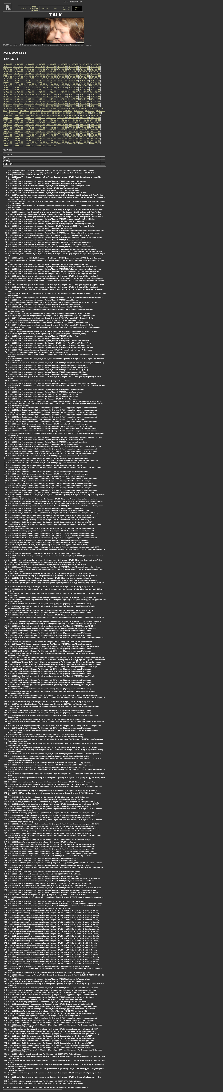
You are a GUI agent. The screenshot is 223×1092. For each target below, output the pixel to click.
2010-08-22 (30, 113)
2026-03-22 (62, 64)
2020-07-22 (18, 83)
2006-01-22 (40, 127)
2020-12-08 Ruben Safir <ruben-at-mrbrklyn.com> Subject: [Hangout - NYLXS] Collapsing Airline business (46, 240)
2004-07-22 (40, 131)
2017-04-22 (51, 92)
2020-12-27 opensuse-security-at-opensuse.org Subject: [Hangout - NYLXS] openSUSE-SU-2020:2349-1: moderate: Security (53, 924)
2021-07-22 (84, 78)
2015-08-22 (73, 97)
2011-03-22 (57, 111)
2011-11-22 (73, 108)
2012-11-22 (40, 106)
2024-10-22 (51, 69)
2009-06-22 (84, 115)
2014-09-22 (95, 99)
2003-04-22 (7, 136)
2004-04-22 (73, 131)
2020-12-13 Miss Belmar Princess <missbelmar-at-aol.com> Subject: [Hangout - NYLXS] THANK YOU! (45, 307)
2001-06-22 (51, 141)
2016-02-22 (7, 97)
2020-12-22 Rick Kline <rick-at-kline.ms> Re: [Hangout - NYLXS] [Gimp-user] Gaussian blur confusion (45, 562)
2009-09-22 (51, 115)
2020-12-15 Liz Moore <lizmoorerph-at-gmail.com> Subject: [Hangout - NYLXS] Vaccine (39, 381)
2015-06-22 (95, 97)
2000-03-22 (18, 145)
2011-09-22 (94, 108)
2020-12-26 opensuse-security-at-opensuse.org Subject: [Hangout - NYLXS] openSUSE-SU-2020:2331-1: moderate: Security (53, 959)
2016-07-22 (51, 94)
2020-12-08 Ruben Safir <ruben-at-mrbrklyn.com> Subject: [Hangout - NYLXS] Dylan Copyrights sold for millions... (49, 242)
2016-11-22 (7, 94)
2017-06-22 (29, 92)
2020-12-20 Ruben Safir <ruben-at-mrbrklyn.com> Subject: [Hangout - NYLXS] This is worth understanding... (47, 442)
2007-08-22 (29, 122)
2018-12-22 (29, 87)
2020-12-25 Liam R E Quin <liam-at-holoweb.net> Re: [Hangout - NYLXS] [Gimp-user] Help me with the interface (48, 784)
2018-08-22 (73, 87)
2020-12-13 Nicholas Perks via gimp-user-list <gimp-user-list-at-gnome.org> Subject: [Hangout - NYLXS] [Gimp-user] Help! (52, 597)
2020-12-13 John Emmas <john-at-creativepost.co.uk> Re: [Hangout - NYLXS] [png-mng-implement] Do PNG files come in (52, 302)
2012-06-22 (95, 106)
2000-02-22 (29, 145)
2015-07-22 (84, 97)
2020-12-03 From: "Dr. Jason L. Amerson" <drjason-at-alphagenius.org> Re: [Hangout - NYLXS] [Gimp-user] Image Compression (55, 662)
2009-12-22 (18, 115)
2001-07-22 (40, 141)
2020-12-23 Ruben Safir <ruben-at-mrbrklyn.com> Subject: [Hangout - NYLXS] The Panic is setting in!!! (45, 508)
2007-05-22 (62, 122)
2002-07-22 (7, 138)
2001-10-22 (7, 141)
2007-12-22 (84, 120)
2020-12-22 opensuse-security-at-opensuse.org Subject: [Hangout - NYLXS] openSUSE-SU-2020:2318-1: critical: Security (52, 950)
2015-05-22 (7, 99)
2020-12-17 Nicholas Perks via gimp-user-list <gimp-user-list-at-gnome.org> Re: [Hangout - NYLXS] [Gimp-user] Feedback (52, 580)
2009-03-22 (18, 117)
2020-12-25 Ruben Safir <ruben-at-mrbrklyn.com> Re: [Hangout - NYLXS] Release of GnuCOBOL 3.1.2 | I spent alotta (50, 765)
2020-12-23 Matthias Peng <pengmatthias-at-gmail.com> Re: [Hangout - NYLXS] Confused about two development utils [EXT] (53, 517)
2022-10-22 (18, 76)
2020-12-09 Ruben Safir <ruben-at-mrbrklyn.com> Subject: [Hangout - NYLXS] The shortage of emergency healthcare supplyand (55, 251)
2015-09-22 (62, 97)
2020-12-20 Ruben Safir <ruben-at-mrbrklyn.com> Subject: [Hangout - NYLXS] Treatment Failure (43, 444)
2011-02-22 (67, 111)
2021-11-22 (40, 78)
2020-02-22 (73, 83)
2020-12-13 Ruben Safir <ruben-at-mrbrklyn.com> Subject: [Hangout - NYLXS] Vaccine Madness (43, 300)
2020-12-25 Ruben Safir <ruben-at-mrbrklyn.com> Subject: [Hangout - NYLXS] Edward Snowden (43, 858)
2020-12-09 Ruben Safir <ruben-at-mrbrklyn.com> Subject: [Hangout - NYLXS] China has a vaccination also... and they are (52, 249)
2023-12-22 (62, 71)
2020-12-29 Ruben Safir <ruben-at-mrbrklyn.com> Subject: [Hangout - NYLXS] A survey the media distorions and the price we (54, 879)
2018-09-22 (62, 87)
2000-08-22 (62, 143)
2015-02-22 (40, 99)
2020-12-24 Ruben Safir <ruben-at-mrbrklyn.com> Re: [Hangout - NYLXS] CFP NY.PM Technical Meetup (45, 1083)
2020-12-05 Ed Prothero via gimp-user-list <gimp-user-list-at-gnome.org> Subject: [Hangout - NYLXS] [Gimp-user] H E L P (52, 624)
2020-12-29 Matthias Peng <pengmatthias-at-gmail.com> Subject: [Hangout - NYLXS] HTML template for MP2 (47, 1002)
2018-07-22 (84, 87)
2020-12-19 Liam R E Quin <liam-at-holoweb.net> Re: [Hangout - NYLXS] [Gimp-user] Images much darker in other (49, 573)
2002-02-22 (62, 138)
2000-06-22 (84, 143)
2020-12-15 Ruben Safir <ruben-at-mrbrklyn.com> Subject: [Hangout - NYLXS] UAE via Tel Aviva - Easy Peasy (48, 370)
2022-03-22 (95, 76)
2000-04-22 (7, 145)
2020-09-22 (95, 80)
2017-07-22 (18, 92)
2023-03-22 (62, 73)
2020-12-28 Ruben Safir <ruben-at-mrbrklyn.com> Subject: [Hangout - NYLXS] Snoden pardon (42, 860)
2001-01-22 (7, 143)
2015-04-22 (18, 99)
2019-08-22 (40, 85)
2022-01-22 (18, 78)
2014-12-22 (62, 99)
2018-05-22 (7, 90)
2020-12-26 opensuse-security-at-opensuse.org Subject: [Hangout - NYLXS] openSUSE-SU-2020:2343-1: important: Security (53, 934)
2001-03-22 (84, 141)
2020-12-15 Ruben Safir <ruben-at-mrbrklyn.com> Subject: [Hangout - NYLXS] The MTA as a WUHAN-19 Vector (48, 341)
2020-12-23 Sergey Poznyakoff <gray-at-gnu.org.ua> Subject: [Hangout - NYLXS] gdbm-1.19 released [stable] (47, 545)
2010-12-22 (89, 111)
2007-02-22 (95, 122)
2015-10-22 (51, 97)
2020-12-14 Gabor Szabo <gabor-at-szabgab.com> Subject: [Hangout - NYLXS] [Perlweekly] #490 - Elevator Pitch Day (51, 318)
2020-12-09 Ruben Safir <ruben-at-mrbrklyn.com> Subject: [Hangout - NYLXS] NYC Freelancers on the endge (48, 264)
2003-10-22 (40, 134)
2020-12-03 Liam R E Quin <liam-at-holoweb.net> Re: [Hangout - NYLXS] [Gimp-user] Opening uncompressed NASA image (52, 667)
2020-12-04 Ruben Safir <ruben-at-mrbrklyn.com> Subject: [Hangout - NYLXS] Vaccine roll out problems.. (46, 221)
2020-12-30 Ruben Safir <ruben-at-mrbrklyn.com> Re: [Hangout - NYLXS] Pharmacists (39, 908)
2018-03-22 (29, 90)
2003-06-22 (84, 134)
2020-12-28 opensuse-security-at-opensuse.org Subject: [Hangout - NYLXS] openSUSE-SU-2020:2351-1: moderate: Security (53, 922)
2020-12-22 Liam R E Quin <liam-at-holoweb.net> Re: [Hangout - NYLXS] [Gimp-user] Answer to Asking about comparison (52, 499)
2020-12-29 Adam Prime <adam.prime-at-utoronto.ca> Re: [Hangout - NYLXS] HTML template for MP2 (45, 999)
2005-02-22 (62, 129)
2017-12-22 (62, 90)
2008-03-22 (51, 120)
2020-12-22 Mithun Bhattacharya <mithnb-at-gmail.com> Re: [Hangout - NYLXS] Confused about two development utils (51, 533)
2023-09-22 (95, 71)
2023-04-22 (51, 73)
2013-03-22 (95, 104)
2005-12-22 (51, 127)
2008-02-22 (62, 120)
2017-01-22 (84, 92)
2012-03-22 (29, 108)
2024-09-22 (62, 69)
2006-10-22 (40, 124)
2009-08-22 (62, 115)
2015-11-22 (40, 97)
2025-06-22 (62, 66)
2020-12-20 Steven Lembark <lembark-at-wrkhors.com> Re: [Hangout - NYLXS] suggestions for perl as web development (52, 429)
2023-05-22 (40, 73)
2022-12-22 (95, 73)
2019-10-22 (18, 85)
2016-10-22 (18, 94)
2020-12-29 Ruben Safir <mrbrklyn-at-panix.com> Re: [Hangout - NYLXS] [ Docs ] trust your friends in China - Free (49, 883)
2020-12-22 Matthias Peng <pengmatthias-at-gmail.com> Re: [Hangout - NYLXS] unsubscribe (42, 842)
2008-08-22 (95, 117)
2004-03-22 (84, 131)
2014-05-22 (40, 101)
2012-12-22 (29, 106)
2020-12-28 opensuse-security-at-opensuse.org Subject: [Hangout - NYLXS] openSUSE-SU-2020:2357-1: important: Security (53, 917)
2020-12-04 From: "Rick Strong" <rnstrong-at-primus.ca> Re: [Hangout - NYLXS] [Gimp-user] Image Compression (49, 644)
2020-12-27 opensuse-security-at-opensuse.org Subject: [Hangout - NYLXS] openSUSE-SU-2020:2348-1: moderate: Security (53, 927)
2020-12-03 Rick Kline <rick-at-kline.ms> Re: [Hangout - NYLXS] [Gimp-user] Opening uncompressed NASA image (49, 649)
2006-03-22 (18, 127)
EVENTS (23, 8)
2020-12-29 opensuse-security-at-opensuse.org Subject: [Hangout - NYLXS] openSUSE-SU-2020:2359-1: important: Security (53, 913)
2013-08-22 (40, 104)
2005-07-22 (7, 129)
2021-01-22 (51, 80)
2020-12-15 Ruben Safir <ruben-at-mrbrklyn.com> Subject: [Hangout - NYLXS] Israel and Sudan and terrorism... (48, 367)
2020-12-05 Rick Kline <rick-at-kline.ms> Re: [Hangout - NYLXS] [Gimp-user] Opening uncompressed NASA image (49, 613)
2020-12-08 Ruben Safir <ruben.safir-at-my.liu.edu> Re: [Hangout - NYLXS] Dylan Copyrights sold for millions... (48, 244)
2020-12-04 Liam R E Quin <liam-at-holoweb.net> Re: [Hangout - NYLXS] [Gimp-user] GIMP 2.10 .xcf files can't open (50, 642)
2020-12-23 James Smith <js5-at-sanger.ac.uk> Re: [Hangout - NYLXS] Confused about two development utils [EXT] (50, 515)
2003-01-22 (40, 136)
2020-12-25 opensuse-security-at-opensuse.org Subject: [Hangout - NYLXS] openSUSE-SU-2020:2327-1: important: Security (53, 961)
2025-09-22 (29, 66)
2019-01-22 (18, 87)
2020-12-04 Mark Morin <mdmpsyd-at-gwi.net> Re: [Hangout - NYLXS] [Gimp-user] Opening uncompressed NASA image (52, 628)
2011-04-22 (46, 111)
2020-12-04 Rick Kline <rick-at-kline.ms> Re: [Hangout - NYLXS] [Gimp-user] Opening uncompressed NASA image (49, 631)
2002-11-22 (62, 136)
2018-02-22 (40, 90)
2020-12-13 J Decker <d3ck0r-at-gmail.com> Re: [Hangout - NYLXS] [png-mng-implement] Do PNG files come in (49, 313)
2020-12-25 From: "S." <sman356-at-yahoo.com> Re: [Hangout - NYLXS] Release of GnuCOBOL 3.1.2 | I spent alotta (50, 763)
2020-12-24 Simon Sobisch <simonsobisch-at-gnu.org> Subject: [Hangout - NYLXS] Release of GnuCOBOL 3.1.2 (48, 756)
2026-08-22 (7, 64)
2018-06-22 (95, 87)
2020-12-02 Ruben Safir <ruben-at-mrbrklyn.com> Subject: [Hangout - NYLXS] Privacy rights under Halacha (47, 193)
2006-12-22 (18, 124)
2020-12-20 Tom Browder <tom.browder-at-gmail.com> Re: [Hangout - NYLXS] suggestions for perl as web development (51, 412)
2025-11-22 (7, 66)
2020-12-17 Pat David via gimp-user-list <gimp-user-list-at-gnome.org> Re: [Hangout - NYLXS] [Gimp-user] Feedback (50, 702)
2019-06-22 (62, 85)
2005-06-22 (18, 129)
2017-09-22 (95, 90)
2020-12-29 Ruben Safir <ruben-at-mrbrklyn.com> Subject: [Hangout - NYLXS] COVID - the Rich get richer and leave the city (53, 892)
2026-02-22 (73, 64)
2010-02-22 (96, 113)
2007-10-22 (7, 122)
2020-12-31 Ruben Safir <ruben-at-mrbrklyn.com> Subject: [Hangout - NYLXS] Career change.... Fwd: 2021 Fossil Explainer (53, 988)
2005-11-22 (62, 127)
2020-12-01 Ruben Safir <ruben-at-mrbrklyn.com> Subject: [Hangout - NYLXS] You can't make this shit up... (47, 181)
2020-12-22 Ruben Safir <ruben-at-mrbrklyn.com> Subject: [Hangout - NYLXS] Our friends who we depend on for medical (52, 492)
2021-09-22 (62, 78)
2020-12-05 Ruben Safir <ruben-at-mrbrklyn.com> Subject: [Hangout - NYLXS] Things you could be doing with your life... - (52, 224)
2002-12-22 (51, 136)
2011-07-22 (13, 111)
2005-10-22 (73, 127)
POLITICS (45, 8)
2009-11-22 (29, 115)
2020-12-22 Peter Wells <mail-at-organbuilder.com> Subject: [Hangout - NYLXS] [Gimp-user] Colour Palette (47, 565)
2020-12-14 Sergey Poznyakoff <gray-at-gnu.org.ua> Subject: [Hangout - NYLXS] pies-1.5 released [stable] (47, 334)
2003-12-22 (18, 134)
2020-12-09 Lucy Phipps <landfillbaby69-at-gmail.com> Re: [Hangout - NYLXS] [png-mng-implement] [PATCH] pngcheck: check (54, 258)
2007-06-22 (51, 122)
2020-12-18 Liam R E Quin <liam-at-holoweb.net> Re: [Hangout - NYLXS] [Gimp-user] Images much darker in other (49, 578)
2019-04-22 (84, 85)
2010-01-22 (7, 115)
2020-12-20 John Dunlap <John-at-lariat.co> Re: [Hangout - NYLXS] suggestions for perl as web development (47, 419)
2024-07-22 (84, 69)
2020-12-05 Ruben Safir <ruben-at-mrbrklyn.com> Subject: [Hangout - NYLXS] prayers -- (40, 228)
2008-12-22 (51, 117)
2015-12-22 (29, 97)
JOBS (55, 8)
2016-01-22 (18, 97)
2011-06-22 (24, 111)
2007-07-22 (40, 122)
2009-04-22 (7, 117)
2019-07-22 (51, 85)
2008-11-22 (62, 117)
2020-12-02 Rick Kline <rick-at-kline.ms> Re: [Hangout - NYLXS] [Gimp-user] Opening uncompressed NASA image (49, 671)
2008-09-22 (84, 117)
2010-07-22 (41, 113)
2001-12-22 (84, 138)
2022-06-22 (62, 76)
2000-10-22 (40, 143)
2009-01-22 (40, 117)
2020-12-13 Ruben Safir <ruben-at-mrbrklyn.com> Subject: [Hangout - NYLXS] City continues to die (44, 305)
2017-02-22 (73, 92)
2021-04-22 (18, 80)
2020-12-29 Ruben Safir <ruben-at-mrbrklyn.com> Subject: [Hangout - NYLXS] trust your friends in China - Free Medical (51, 881)
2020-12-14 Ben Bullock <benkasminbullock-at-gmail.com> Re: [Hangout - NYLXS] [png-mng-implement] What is (49, 323)
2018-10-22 (51, 87)
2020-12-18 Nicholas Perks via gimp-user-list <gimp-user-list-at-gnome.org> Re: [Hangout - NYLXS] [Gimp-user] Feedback (52, 576)
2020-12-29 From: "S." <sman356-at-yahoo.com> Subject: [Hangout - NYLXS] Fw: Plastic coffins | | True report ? (48, 885)
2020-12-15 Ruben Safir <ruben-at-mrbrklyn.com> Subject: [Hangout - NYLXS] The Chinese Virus (43, 336)
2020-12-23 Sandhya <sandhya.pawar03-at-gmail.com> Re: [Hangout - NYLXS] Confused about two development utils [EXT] (53, 513)
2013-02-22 (7, 106)
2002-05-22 (29, 138)
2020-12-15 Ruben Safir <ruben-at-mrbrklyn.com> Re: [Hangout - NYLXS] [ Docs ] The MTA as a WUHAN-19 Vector (49, 343)
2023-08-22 (7, 73)
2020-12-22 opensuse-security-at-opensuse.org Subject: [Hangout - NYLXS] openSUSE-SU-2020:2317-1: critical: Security (52, 948)
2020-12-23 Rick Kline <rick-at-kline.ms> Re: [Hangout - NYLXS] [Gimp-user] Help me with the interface (45, 799)
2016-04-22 (84, 94)
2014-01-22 (84, 101)
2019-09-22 (29, 85)
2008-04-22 (40, 120)
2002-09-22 (84, 136)
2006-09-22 (51, 124)
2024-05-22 (7, 71)
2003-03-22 (18, 136)
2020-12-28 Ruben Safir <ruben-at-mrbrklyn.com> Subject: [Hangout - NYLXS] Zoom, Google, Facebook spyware (49, 865)
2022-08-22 (40, 76)
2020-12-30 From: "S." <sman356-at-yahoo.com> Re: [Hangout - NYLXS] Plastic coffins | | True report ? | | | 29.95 (49, 973)
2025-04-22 (84, 66)
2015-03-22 (29, 99)
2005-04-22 (40, 129)
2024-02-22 (40, 71)
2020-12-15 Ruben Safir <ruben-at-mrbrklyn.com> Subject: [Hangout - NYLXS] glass (38, 338)
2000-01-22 (40, 145)
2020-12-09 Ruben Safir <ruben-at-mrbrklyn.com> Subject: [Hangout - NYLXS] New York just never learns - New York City (52, 267)
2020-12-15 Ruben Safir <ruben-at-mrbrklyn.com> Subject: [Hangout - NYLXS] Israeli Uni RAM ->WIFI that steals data (50, 348)
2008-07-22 (7, 120)
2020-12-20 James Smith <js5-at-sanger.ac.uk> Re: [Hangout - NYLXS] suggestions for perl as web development (49, 424)
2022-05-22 (73, 76)
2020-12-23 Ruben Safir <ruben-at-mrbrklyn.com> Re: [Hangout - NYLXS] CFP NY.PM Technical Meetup (45, 737)
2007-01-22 (7, 124)
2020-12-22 (62, 80)
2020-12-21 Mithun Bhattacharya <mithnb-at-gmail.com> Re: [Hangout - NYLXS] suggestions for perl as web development (52, 479)
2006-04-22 (7, 127)
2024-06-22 (95, 69)
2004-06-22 (51, 131)
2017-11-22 (73, 90)
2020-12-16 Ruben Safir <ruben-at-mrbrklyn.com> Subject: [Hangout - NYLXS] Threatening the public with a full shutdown (52, 383)
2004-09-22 (18, 131)
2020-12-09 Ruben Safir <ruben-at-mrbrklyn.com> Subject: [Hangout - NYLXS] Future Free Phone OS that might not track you (53, 271)
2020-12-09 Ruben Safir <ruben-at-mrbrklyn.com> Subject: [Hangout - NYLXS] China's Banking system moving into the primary (54, 269)
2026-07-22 (18, 64)
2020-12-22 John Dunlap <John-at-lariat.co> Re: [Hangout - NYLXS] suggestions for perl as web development (47, 456)
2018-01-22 (51, 90)
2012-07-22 (84, 106)
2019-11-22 (7, 85)
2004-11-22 (95, 129)
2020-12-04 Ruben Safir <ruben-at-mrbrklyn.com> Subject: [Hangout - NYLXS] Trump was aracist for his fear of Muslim (51, 219)
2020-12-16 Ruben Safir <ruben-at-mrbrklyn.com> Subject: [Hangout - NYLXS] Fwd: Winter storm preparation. (48, 374)
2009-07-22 (73, 115)
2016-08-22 (40, 94)
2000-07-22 (73, 143)
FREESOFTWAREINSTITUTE (34, 8)
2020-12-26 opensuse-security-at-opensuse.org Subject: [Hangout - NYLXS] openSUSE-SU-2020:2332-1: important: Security (53, 941)
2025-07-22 (51, 66)
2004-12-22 (84, 129)
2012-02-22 (40, 108)
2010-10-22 (8, 113)
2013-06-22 (62, 104)
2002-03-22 (51, 138)
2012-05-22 (7, 108)
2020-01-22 (84, 83)
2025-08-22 (40, 66)
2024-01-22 (51, 71)
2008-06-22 (18, 120)
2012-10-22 (51, 106)
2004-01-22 (7, 134)
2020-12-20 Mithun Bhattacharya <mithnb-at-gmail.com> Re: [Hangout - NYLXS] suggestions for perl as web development (52, 408)
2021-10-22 (51, 78)
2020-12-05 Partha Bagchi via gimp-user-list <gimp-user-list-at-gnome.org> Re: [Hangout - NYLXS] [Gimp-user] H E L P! (51, 610)
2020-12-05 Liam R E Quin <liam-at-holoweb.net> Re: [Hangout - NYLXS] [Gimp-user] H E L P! (42, 615)
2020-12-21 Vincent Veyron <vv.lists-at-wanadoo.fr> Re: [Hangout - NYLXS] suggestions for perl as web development (50, 481)
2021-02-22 (40, 80)
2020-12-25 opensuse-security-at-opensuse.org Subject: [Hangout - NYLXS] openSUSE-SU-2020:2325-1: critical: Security (52, 943)
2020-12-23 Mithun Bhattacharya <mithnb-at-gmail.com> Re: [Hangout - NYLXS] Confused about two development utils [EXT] (53, 547)
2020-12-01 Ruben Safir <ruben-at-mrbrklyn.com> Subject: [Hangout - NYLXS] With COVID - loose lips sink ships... (49, 186)
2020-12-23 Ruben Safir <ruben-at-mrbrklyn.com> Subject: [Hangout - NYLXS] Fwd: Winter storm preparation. (48, 540)
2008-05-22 (29, 120)
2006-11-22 (29, 124)
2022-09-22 (29, 76)
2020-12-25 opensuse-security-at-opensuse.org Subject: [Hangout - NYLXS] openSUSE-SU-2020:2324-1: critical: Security (52, 945)
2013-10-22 (18, 104)
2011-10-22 (83, 108)
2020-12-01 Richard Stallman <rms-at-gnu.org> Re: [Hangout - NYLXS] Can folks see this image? (43, 188)
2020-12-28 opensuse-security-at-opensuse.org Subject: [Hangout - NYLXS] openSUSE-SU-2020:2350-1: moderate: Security (53, 920)
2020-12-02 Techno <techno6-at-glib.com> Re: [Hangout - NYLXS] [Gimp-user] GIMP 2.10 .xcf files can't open (47, 704)
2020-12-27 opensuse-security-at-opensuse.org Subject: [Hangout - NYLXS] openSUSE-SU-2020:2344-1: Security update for (53, 929)
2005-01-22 (73, 129)
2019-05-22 (73, 85)
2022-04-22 (84, 76)
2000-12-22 (18, 143)
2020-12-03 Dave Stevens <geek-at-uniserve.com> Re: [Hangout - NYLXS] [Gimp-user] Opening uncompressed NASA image (53, 646)
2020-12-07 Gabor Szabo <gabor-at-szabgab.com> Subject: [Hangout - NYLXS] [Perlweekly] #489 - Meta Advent (48, 235)
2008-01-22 (73, 120)
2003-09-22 (51, 134)
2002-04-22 (40, 138)
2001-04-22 (73, 141)
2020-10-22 (84, 80)
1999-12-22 (51, 145)
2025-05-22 (73, 66)
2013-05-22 (73, 104)
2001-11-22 (95, 138)
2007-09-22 (18, 122)
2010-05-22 (63, 113)
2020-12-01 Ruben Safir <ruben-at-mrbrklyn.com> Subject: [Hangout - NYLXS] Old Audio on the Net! (44, 183)
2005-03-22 (51, 129)
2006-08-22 (62, 124)
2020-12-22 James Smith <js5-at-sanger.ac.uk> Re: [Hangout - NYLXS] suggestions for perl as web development (49, 458)
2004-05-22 (62, 131)
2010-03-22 (85, 113)
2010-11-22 (100, 111)
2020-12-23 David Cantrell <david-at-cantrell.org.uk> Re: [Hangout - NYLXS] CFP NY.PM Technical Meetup (46, 734)
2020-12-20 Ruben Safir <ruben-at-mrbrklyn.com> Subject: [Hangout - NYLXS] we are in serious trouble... (46, 440)
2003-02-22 (29, 136)
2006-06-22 (84, 124)
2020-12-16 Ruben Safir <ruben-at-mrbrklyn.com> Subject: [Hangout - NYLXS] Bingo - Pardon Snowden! (46, 390)
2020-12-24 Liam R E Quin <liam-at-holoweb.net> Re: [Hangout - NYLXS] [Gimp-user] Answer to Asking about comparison (52, 747)
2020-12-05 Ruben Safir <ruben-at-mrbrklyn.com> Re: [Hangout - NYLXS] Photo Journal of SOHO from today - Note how (51, 226)
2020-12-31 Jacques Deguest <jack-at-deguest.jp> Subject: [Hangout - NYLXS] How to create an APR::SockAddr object (51, 992)
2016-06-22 (62, 94)
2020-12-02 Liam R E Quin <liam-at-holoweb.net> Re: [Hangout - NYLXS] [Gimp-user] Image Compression (46, 719)
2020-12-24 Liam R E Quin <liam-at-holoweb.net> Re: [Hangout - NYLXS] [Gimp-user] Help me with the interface (48, 797)
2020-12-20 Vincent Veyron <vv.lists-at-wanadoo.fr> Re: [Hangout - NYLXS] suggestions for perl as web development (50, 483)
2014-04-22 (51, 101)
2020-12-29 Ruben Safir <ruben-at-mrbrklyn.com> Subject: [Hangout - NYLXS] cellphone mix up (43, 876)
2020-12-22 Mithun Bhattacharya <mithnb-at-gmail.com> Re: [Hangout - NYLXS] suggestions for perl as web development (52, 451)
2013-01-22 (18, 106)
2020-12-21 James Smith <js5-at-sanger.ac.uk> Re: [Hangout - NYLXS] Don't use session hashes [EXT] (45, 465)
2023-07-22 (18, 73)
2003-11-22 (29, 134)
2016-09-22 (29, 94)
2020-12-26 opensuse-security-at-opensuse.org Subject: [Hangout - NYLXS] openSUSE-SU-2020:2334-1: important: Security (53, 936)
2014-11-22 (73, 99)
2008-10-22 (73, 117)
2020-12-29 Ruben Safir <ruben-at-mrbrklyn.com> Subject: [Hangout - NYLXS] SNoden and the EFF (44, 872)
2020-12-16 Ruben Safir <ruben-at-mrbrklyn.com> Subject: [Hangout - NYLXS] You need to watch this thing (47, 372)
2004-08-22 (29, 131)
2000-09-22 (51, 143)
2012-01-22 (51, 108)
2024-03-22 (29, 71)
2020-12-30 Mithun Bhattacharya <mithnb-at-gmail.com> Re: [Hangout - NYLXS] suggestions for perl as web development (52, 995)
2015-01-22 (51, 99)
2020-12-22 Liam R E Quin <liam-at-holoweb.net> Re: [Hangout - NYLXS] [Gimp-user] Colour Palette (44, 554)
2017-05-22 (40, 92)
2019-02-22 (7, 87)
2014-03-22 (62, 101)
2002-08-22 (95, 136)
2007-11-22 (95, 120)
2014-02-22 (73, 101)
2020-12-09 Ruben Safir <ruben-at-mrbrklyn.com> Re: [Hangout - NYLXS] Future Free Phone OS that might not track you (52, 274)
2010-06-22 (52, 113)
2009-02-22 (29, 117)
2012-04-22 (18, 108)
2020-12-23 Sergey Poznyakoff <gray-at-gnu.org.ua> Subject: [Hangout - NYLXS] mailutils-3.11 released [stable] (48, 542)
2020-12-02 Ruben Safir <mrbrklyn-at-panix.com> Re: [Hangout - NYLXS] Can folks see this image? (44, 190)
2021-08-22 (73, 78)
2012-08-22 (73, 106)
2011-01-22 (78, 111)
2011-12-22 (62, 108)
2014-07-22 (18, 101)
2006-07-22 (73, 124)
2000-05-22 (95, 143)
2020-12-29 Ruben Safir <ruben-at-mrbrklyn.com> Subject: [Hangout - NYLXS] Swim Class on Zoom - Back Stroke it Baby (52, 890)
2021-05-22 (7, 80)
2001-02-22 (95, 141)
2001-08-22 (29, 141)
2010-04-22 (74, 113)
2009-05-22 (95, 115)
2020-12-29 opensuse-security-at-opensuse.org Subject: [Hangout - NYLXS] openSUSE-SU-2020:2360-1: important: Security (53, 915)
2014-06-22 (29, 101)
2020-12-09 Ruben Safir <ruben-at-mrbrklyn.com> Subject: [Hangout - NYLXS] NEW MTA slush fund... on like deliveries (51, 247)
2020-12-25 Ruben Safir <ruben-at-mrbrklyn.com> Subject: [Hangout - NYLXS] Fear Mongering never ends (46, 767)
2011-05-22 (35, 111)
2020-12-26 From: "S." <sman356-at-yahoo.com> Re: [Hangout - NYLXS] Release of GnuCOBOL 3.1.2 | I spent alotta (50, 856)
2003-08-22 (62, 134)
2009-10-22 (40, 115)
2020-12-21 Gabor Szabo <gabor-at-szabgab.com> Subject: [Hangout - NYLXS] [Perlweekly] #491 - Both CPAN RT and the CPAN (54, 447)
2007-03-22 (84, 122)
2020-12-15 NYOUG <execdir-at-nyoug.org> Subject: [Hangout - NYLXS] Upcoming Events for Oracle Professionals (50, 350)
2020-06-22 (29, 83)
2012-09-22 (62, 106)
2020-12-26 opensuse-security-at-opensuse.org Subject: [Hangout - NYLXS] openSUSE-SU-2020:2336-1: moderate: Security (53, 931)
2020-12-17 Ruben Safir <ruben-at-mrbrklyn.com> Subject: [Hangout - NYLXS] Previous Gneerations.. (45, 392)
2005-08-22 (95, 127)
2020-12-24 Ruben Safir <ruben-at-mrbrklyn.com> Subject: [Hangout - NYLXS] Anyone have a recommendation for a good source (55, 754)
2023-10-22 (84, 71)
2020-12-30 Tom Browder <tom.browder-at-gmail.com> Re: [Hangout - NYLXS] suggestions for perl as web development (51, 997)
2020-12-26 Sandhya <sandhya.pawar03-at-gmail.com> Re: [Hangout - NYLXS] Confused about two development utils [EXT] (53, 802)
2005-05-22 (29, 129)
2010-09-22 (19, 113)
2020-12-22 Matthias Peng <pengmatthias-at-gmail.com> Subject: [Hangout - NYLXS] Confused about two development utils (53, 460)
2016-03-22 (95, 94)
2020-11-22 (73, 80)
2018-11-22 (40, 87)
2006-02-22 (29, 127)
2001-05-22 (62, 141)
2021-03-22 (29, 80)
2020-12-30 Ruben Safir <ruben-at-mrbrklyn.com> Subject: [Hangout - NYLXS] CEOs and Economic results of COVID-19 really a (54, 906)
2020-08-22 (7, 83)
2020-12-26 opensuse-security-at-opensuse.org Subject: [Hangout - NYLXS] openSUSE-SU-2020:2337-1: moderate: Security (53, 957)
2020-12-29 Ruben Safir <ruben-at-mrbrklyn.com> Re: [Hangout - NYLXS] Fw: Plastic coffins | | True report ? (47, 901)
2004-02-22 (95, 131)
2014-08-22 (7, 101)
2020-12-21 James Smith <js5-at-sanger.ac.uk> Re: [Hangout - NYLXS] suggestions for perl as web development (49, 472)
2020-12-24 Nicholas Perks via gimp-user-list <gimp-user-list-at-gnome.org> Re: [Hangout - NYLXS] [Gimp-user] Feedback (52, 791)
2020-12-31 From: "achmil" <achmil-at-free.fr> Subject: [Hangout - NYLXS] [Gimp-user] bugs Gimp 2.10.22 (46, 981)
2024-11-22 (40, 69)
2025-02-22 (7, 69)
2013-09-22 (29, 104)
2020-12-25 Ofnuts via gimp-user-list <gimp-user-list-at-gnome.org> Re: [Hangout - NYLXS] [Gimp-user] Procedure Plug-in (52, 782)
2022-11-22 (7, 76)
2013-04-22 (84, 104)
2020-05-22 (40, 83)
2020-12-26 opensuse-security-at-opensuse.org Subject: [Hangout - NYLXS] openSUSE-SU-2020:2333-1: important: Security (53, 938)
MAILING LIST (77, 8)
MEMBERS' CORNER (66, 8)
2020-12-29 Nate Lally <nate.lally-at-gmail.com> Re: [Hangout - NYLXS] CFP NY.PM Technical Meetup (44, 874)
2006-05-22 (95, 124)
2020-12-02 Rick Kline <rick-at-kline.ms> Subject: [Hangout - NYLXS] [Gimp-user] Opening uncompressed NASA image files (53, 695)
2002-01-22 (73, 138)
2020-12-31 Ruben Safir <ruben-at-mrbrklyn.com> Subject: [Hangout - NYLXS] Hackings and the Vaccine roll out (49, 979)
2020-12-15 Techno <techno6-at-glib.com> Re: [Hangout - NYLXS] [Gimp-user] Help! (38, 352)
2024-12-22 (29, 69)
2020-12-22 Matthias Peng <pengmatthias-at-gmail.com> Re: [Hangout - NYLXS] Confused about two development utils (51, 454)
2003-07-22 (73, 134)
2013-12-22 (95, 101)
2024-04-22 (18, 71)
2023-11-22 (73, 71)
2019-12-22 (95, 83)
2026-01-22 (84, 64)
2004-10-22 (7, 131)
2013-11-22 (7, 104)
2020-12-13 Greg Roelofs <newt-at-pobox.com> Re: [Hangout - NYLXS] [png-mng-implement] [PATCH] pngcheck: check (51, 316)
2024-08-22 (73, 69)
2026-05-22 (40, 64)
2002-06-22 (18, 138)
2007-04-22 (73, 122)
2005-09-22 (84, 127)
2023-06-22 (29, 73)
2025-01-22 (18, 69)
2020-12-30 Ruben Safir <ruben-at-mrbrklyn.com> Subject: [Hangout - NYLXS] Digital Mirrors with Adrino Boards (49, 966)
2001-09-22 (18, 141)
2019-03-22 (95, 85)
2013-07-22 (51, 104)
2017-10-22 (84, 90)
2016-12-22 (95, 92)
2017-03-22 (62, 92)
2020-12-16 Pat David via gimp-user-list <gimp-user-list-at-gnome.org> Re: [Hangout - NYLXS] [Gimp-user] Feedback (50, 587)
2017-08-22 (7, 92)
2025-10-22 (18, 66)
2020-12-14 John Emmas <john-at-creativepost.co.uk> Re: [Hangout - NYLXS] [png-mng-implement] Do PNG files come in (52, 331)
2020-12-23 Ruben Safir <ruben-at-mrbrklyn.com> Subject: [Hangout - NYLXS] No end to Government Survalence (49, 510)
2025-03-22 (95, 66)
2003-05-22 (95, 134)
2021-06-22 (95, 78)
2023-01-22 (84, 73)
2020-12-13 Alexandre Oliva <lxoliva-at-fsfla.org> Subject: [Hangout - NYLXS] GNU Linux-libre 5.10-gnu (45, 320)
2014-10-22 (84, 99)
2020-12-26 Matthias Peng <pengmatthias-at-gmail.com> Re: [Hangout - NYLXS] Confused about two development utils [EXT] (53, 804)
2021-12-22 (29, 78)
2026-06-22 (29, 64)
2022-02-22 (7, 78)
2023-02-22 (73, 73)
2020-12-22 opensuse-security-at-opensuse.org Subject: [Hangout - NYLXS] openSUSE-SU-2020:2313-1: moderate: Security (53, 955)
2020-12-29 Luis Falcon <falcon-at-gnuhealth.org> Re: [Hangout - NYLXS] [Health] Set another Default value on (48, 895)
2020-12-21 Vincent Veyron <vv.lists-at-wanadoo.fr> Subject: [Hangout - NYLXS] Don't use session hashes (46, 476)
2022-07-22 (51, 76)
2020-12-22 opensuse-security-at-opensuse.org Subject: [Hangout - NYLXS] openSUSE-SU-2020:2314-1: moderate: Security (53, 964)
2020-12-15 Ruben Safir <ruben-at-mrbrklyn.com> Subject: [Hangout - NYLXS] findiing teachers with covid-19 (47, 365)
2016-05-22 (73, 94)
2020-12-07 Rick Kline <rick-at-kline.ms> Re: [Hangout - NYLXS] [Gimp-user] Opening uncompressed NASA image (49, 604)
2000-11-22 (29, 143)
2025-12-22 (95, 64)
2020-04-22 (51, 83)
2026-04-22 (51, 64)
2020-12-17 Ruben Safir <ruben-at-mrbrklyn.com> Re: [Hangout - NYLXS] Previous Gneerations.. (43, 394)
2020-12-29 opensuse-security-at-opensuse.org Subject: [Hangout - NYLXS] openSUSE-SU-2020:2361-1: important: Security (53, 910)
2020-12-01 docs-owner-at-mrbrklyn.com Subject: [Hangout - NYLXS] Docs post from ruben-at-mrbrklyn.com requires (51, 171)
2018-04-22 (18, 90)
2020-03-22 (62, 83)
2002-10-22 (73, 136)
